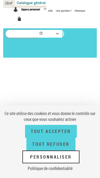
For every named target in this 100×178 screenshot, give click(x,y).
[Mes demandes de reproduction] (20, 19)
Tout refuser (50, 144)
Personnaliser (51, 157)
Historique (80, 11)
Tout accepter (51, 131)
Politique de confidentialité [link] (50, 168)
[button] (41, 34)
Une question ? (64, 11)
